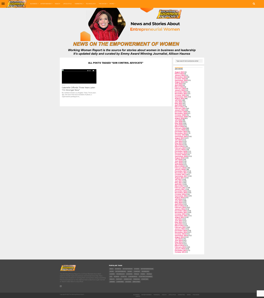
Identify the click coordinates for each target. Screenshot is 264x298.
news (111, 269)
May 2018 (178, 163)
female (136, 274)
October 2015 (180, 214)
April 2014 (179, 244)
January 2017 (180, 189)
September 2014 (181, 235)
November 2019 (181, 133)
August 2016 (179, 197)
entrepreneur (127, 269)
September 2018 (181, 156)
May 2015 (178, 222)
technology (120, 274)
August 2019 (179, 138)
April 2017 (179, 184)
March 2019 (179, 146)
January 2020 (180, 130)
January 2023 (180, 75)
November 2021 (181, 93)
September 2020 (181, 117)
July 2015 (178, 219)
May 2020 (178, 123)
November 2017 (181, 173)
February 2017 (180, 188)
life (111, 276)
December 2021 (181, 92)
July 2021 (178, 100)
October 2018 (180, 155)
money (130, 271)
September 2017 (181, 176)
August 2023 (179, 72)
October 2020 (180, 115)
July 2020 (178, 120)
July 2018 (178, 159)
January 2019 (180, 150)
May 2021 (178, 103)
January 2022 (180, 90)
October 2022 (180, 79)
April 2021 (179, 105)
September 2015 (181, 216)
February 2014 (180, 247)
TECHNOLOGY (91, 3)
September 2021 (181, 97)
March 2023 (179, 74)
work (112, 271)
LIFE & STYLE (67, 3)
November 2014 (181, 232)
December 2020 (181, 112)
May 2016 (178, 202)
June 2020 (178, 121)
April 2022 (179, 85)
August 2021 (179, 98)
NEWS (189, 294)
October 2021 (180, 95)
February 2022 (180, 88)
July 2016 (178, 199)
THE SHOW (102, 3)
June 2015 (178, 221)
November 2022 (181, 77)
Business (136, 294)
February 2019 (180, 148)
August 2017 (179, 178)
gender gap (128, 279)
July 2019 (178, 140)
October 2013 (180, 252)
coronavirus (132, 276)
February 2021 (180, 108)
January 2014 (180, 249)
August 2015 (179, 217)
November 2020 (181, 113)
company (137, 271)
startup (124, 276)
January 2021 (180, 110)
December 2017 (181, 171)
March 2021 (179, 107)
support (119, 279)
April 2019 (179, 145)
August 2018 (179, 158)
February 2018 (180, 168)
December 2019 (181, 131)
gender (112, 281)
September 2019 (181, 136)
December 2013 (181, 250)
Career (112, 274)
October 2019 (180, 135)
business (118, 269)
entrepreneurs (121, 271)
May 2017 (178, 183)
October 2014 (180, 234)
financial (137, 279)
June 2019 (178, 141)
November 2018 (181, 153)
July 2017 (178, 179)
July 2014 (178, 239)
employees (136, 281)
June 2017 (178, 181)
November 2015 (181, 212)
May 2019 (178, 143)
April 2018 (179, 164)
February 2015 (180, 227)
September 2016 (181, 196)
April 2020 (179, 125)
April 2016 (179, 204)
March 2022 (179, 87)
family (143, 274)
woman (116, 276)
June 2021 (178, 102)
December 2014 (181, 230)
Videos (138, 296)
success (128, 281)
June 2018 (178, 161)
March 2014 (179, 245)
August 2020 (179, 118)
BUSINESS (33, 3)
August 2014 (179, 237)
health (112, 279)
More (112, 3)
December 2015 (181, 211)
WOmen (136, 269)
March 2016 (179, 206)
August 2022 (179, 82)
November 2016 (181, 192)
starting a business (145, 276)
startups (145, 279)
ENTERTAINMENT (46, 3)
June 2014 (178, 240)
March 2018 (179, 166)
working (129, 274)
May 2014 (178, 242)
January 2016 (180, 209)
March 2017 (179, 186)
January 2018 (180, 169)
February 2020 (180, 128)
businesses (145, 271)
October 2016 (180, 194)
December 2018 (181, 151)
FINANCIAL (157, 294)
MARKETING (79, 3)
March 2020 (179, 126)
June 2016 (178, 201)
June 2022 (178, 84)
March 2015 (179, 225)
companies (120, 281)
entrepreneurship (147, 269)
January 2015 (180, 229)
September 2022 (181, 80)
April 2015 (179, 224)
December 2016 (181, 191)
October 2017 (180, 174)
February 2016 (180, 207)
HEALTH (57, 3)
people (149, 274)
